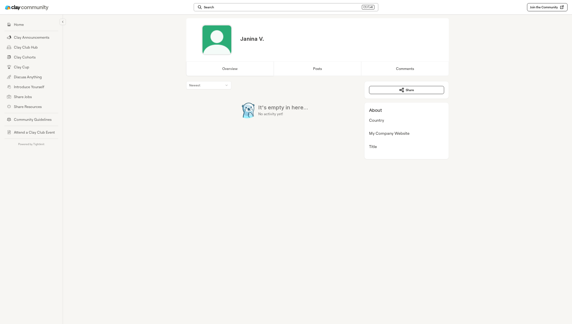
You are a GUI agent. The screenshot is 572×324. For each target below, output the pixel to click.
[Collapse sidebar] (63, 22)
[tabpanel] (317, 120)
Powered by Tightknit (31, 144)
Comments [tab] (405, 68)
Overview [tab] (230, 68)
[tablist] (317, 68)
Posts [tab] (317, 68)
